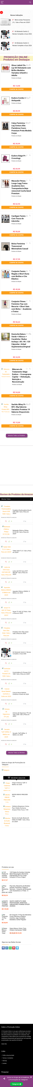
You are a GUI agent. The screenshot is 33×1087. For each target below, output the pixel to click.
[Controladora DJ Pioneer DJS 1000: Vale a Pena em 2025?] (6, 672)
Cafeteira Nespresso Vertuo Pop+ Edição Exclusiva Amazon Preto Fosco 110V (20, 808)
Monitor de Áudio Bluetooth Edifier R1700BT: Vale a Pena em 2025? (21, 819)
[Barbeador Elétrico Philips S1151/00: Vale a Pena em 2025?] (6, 530)
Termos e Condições (7, 1058)
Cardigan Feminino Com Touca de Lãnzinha (19, 218)
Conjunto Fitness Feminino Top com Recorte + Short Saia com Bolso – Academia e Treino (21, 306)
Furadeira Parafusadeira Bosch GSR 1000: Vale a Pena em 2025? (22, 511)
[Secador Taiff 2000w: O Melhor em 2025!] (6, 733)
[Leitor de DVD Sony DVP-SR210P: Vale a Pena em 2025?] (6, 571)
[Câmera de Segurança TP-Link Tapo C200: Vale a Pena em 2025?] (6, 713)
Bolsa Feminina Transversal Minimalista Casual (19, 246)
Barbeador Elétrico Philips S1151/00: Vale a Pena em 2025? (21, 532)
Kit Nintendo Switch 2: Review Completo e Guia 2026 (22, 653)
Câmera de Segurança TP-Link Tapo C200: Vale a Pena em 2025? (22, 714)
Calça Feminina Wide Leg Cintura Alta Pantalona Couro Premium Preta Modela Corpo (21, 128)
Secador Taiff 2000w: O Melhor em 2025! (20, 734)
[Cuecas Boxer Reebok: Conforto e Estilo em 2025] (6, 693)
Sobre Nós (4, 1044)
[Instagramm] (6, 948)
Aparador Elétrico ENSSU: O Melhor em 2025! (21, 592)
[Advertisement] (16, 465)
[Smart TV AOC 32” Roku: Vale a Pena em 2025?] (6, 612)
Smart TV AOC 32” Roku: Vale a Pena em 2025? (22, 612)
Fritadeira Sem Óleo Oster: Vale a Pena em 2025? (21, 632)
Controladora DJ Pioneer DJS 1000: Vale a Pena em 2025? (22, 673)
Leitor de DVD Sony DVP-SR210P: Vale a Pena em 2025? (20, 572)
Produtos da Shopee (16, 78)
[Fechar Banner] (31, 1077)
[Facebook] (3, 948)
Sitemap (4, 1060)
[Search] (30, 2)
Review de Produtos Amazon (8, 517)
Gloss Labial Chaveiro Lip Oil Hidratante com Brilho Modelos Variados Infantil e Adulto (21, 70)
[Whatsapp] (10, 948)
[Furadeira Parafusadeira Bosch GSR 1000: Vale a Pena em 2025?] (6, 510)
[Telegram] (17, 948)
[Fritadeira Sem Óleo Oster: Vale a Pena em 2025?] (6, 632)
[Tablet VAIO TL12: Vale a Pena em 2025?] (6, 551)
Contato (4, 1063)
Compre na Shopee (16, 89)
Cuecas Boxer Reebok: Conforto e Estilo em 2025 (21, 693)
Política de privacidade (8, 1055)
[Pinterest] (13, 948)
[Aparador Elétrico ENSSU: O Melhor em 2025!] (6, 591)
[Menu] (2, 2)
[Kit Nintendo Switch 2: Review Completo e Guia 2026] (6, 652)
